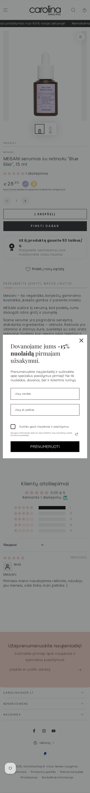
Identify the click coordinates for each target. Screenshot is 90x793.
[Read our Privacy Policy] (76, 434)
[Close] (81, 340)
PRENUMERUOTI (45, 446)
